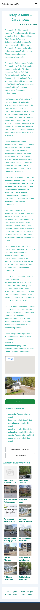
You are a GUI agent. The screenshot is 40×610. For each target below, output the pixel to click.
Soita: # (20, 402)
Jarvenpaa (33, 24)
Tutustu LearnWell (11, 4)
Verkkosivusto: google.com (20, 449)
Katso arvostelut (20, 456)
